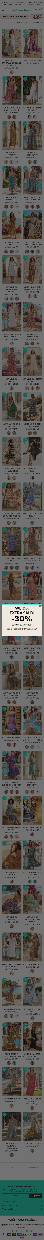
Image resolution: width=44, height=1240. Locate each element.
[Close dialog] (40, 606)
